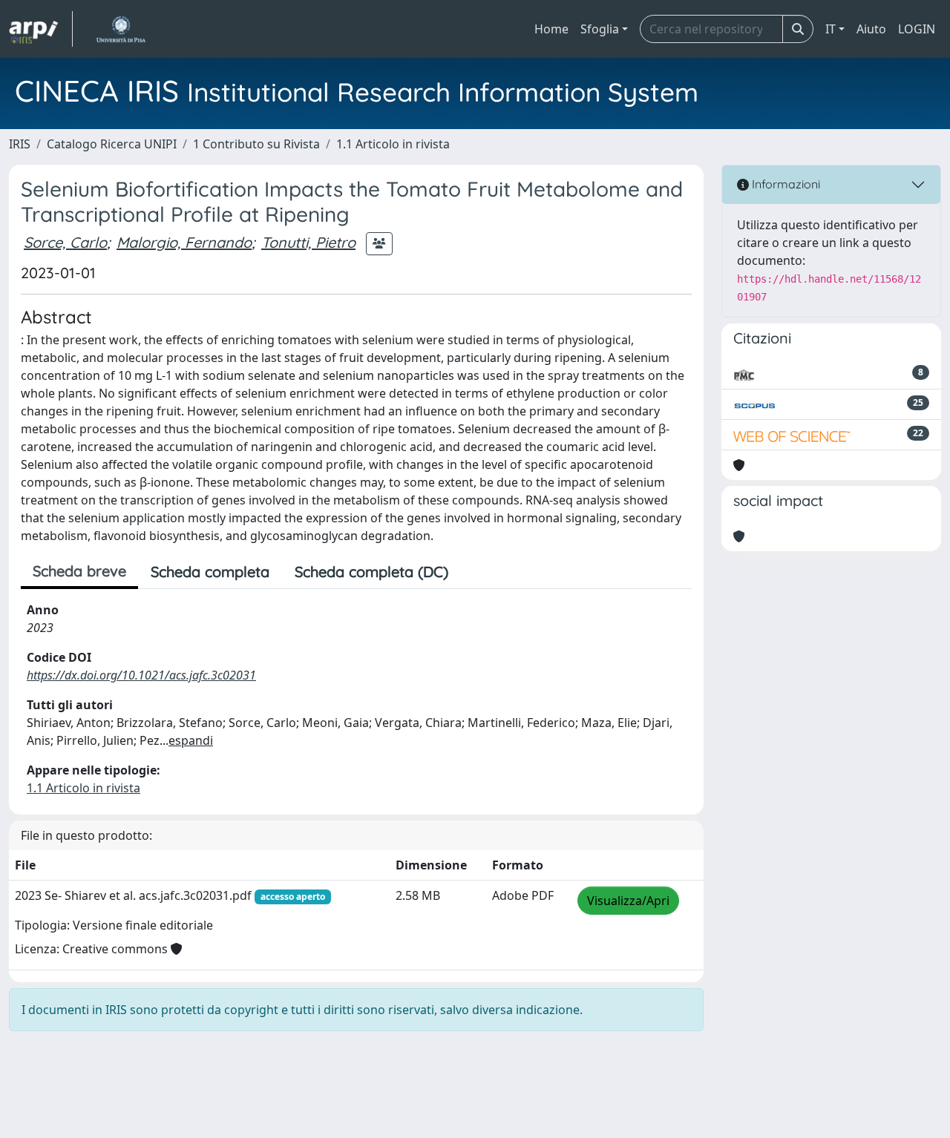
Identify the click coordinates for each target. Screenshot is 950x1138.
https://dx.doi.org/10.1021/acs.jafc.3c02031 (141, 675)
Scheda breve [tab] (79, 571)
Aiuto (871, 29)
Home (551, 29)
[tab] (473, 572)
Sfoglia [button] (599, 29)
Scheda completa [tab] (210, 571)
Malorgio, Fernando (184, 242)
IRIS (19, 144)
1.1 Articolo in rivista (393, 144)
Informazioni (784, 184)
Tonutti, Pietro (308, 242)
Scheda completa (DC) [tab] (371, 571)
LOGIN (916, 29)
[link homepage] (41, 29)
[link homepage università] (121, 29)
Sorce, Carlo (65, 242)
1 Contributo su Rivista (256, 144)
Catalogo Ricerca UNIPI (112, 144)
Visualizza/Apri (628, 900)
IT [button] (830, 29)
